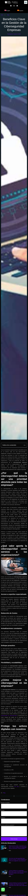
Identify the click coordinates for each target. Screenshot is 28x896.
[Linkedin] (17, 5)
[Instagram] (14, 5)
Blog (8, 14)
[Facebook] (11, 5)
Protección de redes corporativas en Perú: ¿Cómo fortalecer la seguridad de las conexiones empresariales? (17, 847)
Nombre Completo (5, 802)
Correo (2, 810)
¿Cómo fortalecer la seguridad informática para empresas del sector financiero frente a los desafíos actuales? (18, 872)
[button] (25, 2)
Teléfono (3, 817)
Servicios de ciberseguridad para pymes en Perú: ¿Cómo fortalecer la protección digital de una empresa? (17, 859)
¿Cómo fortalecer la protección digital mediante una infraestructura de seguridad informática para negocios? (18, 884)
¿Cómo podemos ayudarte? (7, 825)
